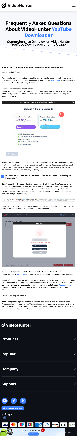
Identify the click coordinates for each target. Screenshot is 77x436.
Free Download (33, 434)
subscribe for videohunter (14, 408)
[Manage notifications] (4, 417)
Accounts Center (65, 285)
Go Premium (55, 80)
